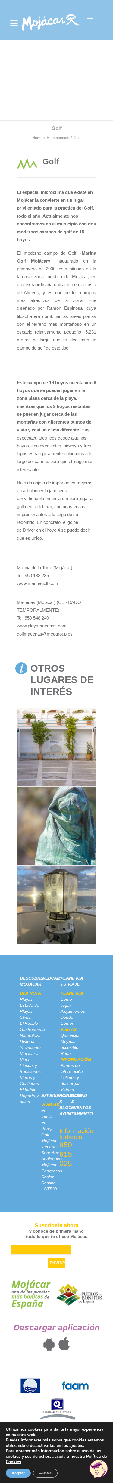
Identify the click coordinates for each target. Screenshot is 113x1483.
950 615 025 (65, 1153)
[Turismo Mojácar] (50, 20)
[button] (90, 20)
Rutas (66, 1053)
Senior (47, 1176)
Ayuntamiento (76, 1113)
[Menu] (14, 23)
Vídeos (67, 1089)
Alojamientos (73, 1011)
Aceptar (18, 1473)
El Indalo (28, 1089)
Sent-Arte (50, 1152)
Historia (27, 1041)
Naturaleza (30, 1035)
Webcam (51, 978)
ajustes (76, 1445)
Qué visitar (71, 1035)
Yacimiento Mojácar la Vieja (30, 1053)
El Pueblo (29, 1023)
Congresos (51, 1170)
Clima (25, 1017)
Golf (45, 1134)
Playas (26, 999)
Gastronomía (32, 1029)
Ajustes (45, 1473)
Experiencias (58, 137)
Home (37, 137)
